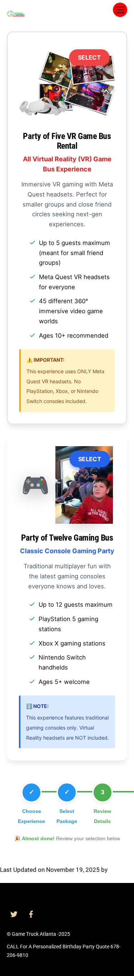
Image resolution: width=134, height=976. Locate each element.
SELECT (89, 57)
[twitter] (14, 913)
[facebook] (31, 913)
